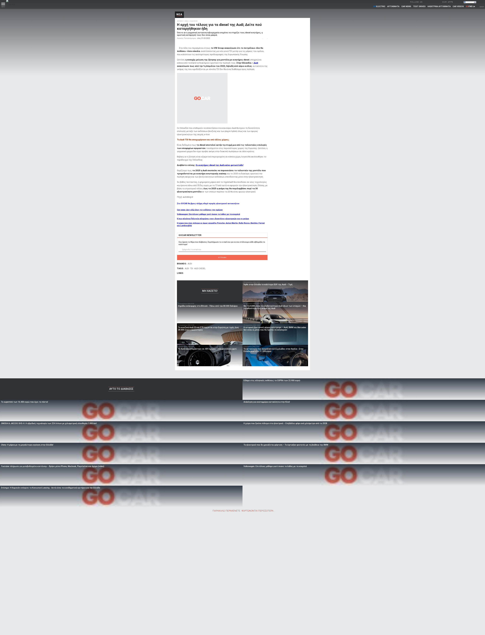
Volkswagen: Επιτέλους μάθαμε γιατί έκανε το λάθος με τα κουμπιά (208, 214)
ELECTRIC (379, 6)
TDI (191, 268)
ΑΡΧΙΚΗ (180, 21)
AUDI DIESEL (200, 268)
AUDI (190, 263)
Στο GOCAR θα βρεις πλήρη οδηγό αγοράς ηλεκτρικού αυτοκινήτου (208, 203)
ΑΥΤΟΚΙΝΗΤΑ (393, 6)
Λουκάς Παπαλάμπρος (186, 38)
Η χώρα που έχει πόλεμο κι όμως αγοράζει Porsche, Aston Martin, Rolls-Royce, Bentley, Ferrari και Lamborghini (221, 224)
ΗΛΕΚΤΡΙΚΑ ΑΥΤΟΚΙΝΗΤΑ (439, 6)
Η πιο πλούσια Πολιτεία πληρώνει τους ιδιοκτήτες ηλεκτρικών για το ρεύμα (213, 219)
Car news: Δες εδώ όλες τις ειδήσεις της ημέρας (200, 210)
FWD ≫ (470, 6)
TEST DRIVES (419, 6)
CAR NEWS (406, 6)
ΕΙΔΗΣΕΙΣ (194, 21)
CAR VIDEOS (458, 6)
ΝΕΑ (179, 14)
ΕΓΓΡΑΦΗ (222, 257)
